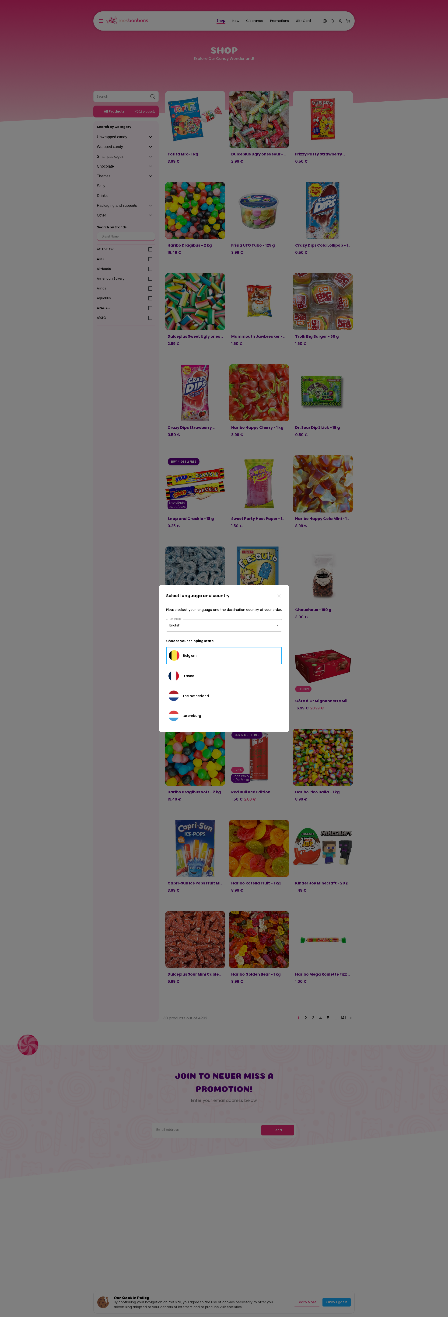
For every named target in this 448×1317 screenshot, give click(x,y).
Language (175, 618)
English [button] (174, 625)
